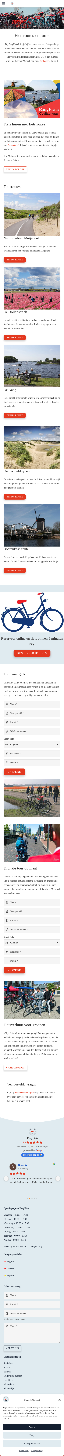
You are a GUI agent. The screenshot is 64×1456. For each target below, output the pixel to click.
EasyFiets (32, 1138)
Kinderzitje (9, 1388)
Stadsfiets (8, 1363)
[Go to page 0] (27, 1198)
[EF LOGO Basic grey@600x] (12, 3)
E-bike (7, 1367)
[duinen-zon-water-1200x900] (32, 447)
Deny (32, 1435)
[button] (59, 1399)
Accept (32, 1427)
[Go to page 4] (36, 1198)
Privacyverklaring (37, 1450)
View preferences (32, 1443)
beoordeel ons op (31, 1154)
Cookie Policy (24, 1450)
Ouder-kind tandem (13, 1376)
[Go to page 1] (29, 1198)
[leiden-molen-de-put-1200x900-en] (32, 525)
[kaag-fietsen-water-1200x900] (32, 366)
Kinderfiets (9, 1384)
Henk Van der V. (26, 1165)
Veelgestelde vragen (24, 1092)
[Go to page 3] (34, 1198)
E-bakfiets (8, 1380)
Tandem (7, 1371)
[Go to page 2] (32, 1198)
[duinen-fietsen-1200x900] (32, 214)
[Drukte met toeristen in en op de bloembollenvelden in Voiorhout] (32, 288)
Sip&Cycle (45, 61)
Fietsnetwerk (14, 145)
